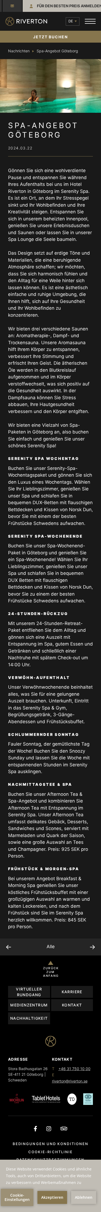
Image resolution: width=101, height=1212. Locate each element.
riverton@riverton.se (12, 6)
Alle (51, 947)
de (70, 21)
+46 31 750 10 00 (74, 1068)
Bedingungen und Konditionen (50, 1144)
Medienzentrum (29, 1005)
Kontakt (72, 1005)
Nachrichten (19, 51)
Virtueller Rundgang (29, 992)
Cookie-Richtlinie (50, 1152)
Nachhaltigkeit (29, 1018)
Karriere (72, 991)
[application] (50, 1186)
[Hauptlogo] (26, 21)
